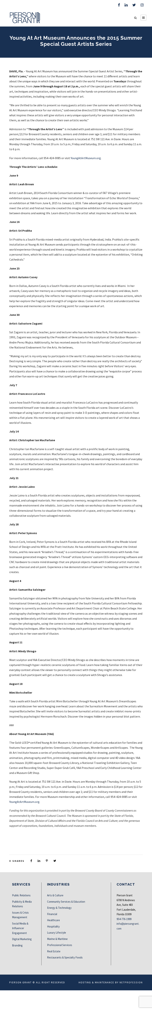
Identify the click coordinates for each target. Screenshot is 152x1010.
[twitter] (134, 5)
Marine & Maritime (57, 939)
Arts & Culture (55, 895)
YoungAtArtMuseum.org (86, 158)
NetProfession (131, 982)
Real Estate (53, 951)
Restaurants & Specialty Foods (65, 957)
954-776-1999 (124, 919)
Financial (52, 914)
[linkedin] (126, 5)
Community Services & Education (66, 901)
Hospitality (53, 926)
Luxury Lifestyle (56, 932)
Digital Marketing (22, 939)
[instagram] (142, 5)
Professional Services (59, 945)
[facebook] (119, 5)
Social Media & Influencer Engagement (20, 928)
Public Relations (21, 895)
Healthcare (53, 920)
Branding (17, 945)
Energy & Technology (59, 907)
